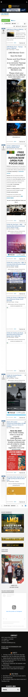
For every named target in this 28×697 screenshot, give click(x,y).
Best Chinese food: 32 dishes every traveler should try (14, 676)
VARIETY (14, 653)
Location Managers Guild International (12, 626)
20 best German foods (7, 677)
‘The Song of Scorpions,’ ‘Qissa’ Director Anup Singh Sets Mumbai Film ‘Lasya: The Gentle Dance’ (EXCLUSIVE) (13, 655)
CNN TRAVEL (14, 674)
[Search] (26, 2)
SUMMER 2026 (14, 585)
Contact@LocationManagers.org (8, 642)
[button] (22, 506)
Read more (21, 43)
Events (15, 42)
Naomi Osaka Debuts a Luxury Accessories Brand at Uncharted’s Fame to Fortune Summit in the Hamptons (12, 667)
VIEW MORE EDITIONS (14, 587)
